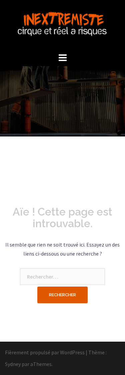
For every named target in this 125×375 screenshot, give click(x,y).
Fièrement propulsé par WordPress (45, 352)
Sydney (13, 364)
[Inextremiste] (62, 25)
